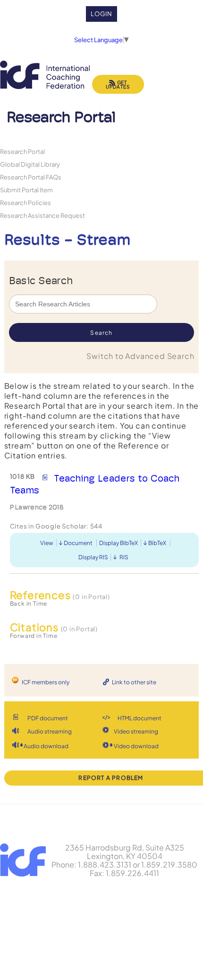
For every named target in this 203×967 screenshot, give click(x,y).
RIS (123, 557)
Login (102, 14)
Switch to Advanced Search (140, 356)
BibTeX (157, 542)
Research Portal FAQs (30, 177)
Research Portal (22, 151)
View (46, 542)
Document (78, 542)
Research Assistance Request (42, 215)
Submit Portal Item (26, 190)
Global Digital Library (30, 164)
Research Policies (25, 202)
